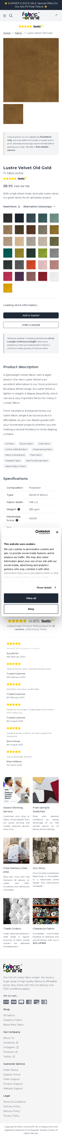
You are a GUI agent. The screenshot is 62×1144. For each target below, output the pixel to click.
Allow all (31, 598)
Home (7, 33)
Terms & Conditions (14, 1101)
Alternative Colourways (37, 206)
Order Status (10, 1069)
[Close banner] (57, 532)
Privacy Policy (11, 1115)
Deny (31, 609)
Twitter (7, 1056)
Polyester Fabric (13, 460)
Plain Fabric (36, 455)
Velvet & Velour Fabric (15, 466)
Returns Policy (11, 1111)
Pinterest (9, 1051)
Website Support (13, 1088)
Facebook (9, 1042)
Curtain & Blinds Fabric (16, 449)
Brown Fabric (26, 443)
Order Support (11, 1079)
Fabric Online (15, 173)
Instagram (9, 1047)
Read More (10, 206)
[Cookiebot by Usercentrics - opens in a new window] (37, 532)
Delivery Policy (11, 1106)
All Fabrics (9, 1015)
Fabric (18, 33)
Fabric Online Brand (15, 455)
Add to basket (31, 315)
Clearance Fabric (12, 1020)
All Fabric (9, 443)
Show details (44, 587)
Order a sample (31, 324)
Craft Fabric (44, 443)
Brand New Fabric (13, 1024)
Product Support (13, 1083)
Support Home (12, 1074)
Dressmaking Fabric (42, 449)
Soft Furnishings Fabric (37, 460)
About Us (8, 1037)
